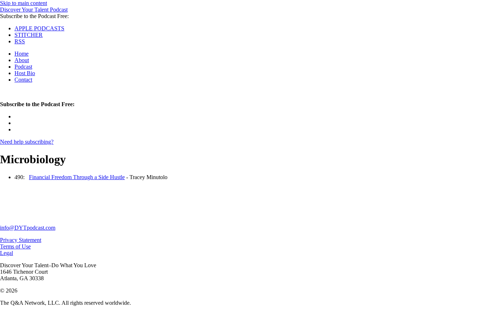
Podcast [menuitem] (23, 67)
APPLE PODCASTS (39, 28)
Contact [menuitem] (23, 80)
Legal (6, 253)
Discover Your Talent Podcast (34, 9)
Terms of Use (15, 246)
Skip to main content (23, 3)
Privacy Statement (20, 240)
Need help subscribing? (27, 142)
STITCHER (28, 35)
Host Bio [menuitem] (24, 73)
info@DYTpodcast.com (27, 228)
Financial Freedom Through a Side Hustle (77, 177)
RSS (19, 41)
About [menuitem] (21, 60)
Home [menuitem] (21, 54)
